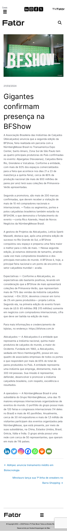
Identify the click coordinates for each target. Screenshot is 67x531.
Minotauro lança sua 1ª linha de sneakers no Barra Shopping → (38, 478)
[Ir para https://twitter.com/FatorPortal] (41, 9)
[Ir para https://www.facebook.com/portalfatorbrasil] (36, 9)
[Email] (49, 451)
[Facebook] (28, 451)
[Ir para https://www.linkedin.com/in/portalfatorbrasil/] (26, 9)
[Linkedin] (7, 451)
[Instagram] (21, 451)
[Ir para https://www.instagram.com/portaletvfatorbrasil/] (31, 9)
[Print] (42, 451)
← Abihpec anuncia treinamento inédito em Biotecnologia (28, 466)
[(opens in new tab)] (58, 8)
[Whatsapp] (35, 451)
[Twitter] (14, 451)
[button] (59, 22)
